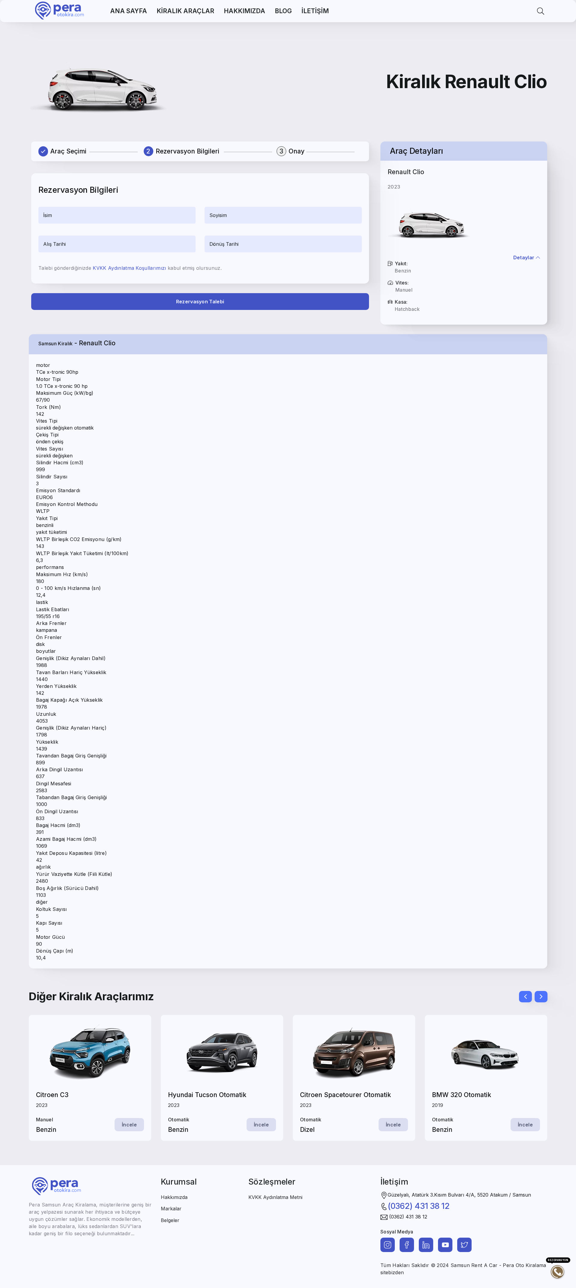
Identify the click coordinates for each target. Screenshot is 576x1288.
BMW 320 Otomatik (461, 1095)
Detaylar (524, 257)
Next (538, 995)
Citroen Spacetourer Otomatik (345, 1095)
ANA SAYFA (128, 11)
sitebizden (392, 1272)
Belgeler (170, 1220)
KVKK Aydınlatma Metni (275, 1197)
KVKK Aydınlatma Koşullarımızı (129, 268)
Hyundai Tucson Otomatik (207, 1095)
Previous (522, 995)
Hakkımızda (174, 1197)
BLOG (283, 11)
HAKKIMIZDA (244, 11)
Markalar (171, 1209)
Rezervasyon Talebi (200, 302)
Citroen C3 (52, 1095)
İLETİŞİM (315, 11)
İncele (129, 1125)
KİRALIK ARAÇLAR (185, 11)
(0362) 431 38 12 (419, 1206)
